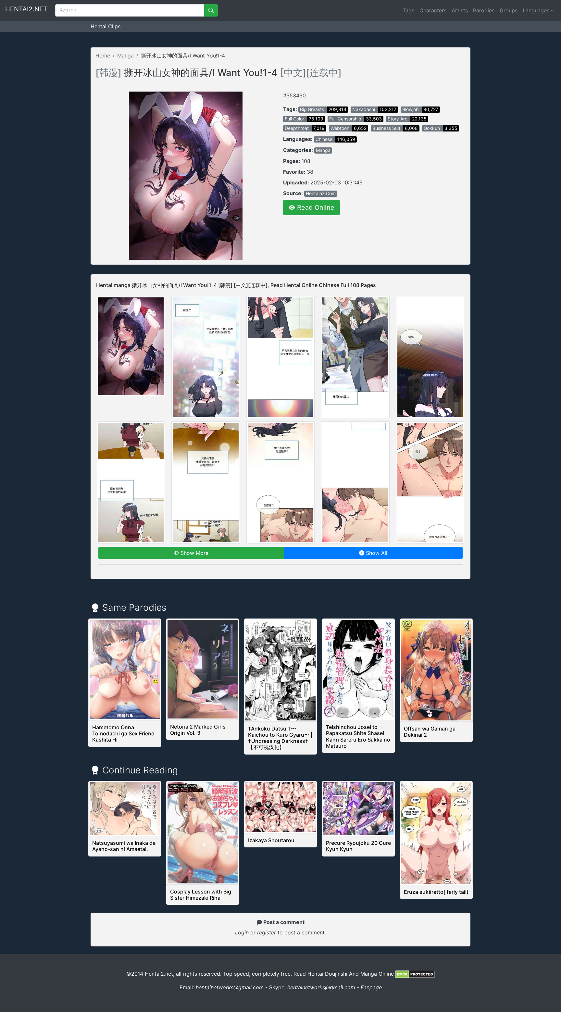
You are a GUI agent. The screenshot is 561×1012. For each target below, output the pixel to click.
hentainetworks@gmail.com (230, 987)
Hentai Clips (105, 26)
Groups (508, 10)
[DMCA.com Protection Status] (415, 973)
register (267, 932)
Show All (375, 553)
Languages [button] (536, 10)
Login (242, 932)
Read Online (314, 207)
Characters (432, 10)
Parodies (483, 10)
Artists (460, 10)
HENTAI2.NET (26, 9)
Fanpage (371, 987)
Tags (408, 10)
